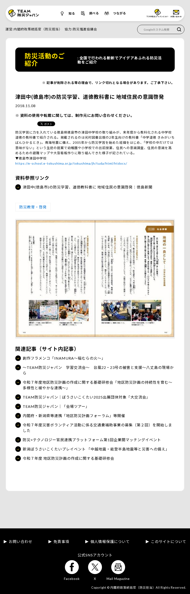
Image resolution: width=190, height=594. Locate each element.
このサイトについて (168, 542)
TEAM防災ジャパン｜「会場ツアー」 (56, 406)
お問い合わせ (20, 542)
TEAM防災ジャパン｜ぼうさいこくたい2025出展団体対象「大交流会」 (86, 397)
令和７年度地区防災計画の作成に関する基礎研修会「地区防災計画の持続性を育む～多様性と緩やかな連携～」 (97, 385)
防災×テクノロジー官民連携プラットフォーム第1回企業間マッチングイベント (92, 440)
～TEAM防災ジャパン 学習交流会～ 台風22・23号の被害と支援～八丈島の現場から (98, 370)
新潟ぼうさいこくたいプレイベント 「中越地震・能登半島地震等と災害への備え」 (96, 449)
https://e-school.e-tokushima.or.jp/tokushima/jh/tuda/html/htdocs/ (71, 163)
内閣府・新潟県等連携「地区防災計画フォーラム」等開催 (74, 415)
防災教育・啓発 (33, 207)
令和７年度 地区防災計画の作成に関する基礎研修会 (68, 458)
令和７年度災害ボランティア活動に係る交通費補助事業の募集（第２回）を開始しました (97, 428)
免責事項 (61, 542)
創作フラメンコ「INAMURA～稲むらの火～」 (64, 358)
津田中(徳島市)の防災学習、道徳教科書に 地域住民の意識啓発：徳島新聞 (87, 187)
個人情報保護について (110, 542)
